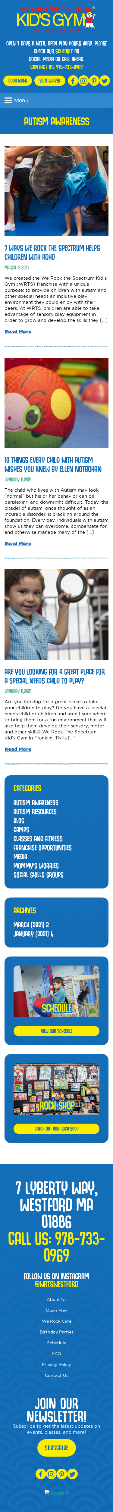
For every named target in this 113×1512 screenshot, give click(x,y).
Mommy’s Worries (36, 865)
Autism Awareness (36, 802)
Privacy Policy (56, 1364)
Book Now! (17, 80)
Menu (21, 100)
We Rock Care (56, 1321)
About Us (57, 1299)
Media (20, 856)
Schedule (56, 1342)
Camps (21, 829)
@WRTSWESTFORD (56, 1284)
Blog (19, 820)
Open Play (56, 1310)
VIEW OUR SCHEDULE (56, 1031)
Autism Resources (35, 811)
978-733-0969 (69, 67)
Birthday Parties (57, 1332)
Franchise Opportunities (43, 847)
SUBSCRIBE (56, 1448)
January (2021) (33, 933)
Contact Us (56, 1375)
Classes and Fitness (38, 838)
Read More (18, 331)
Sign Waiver (49, 80)
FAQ (56, 1353)
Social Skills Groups (39, 874)
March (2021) (31, 924)
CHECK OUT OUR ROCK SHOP (56, 1128)
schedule (64, 51)
